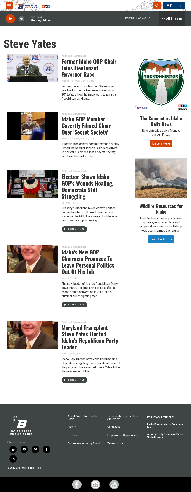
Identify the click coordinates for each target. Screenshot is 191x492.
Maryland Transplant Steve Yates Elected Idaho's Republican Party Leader (90, 337)
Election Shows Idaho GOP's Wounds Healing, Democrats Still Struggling (87, 186)
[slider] (27, 19)
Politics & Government (74, 56)
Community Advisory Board (84, 443)
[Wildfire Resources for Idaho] (161, 178)
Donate (176, 6)
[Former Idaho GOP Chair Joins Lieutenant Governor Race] (32, 68)
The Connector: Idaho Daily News (161, 121)
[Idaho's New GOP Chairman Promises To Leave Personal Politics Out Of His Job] (32, 259)
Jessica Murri (68, 353)
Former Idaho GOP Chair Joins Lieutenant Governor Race (89, 68)
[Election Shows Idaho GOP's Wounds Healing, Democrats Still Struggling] (32, 184)
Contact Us (113, 426)
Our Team (73, 435)
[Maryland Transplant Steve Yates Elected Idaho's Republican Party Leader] (32, 335)
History (72, 426)
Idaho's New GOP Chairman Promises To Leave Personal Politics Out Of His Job (88, 262)
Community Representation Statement (123, 418)
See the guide (161, 239)
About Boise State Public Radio (82, 418)
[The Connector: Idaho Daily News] (161, 84)
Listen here (161, 143)
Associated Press (70, 80)
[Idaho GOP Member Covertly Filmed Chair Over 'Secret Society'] (32, 126)
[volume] (21, 19)
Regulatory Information (161, 417)
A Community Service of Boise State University (165, 436)
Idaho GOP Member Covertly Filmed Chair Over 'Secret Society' (86, 125)
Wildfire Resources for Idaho (161, 208)
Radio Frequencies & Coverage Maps (165, 426)
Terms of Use (115, 443)
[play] (10, 19)
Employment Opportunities (123, 435)
